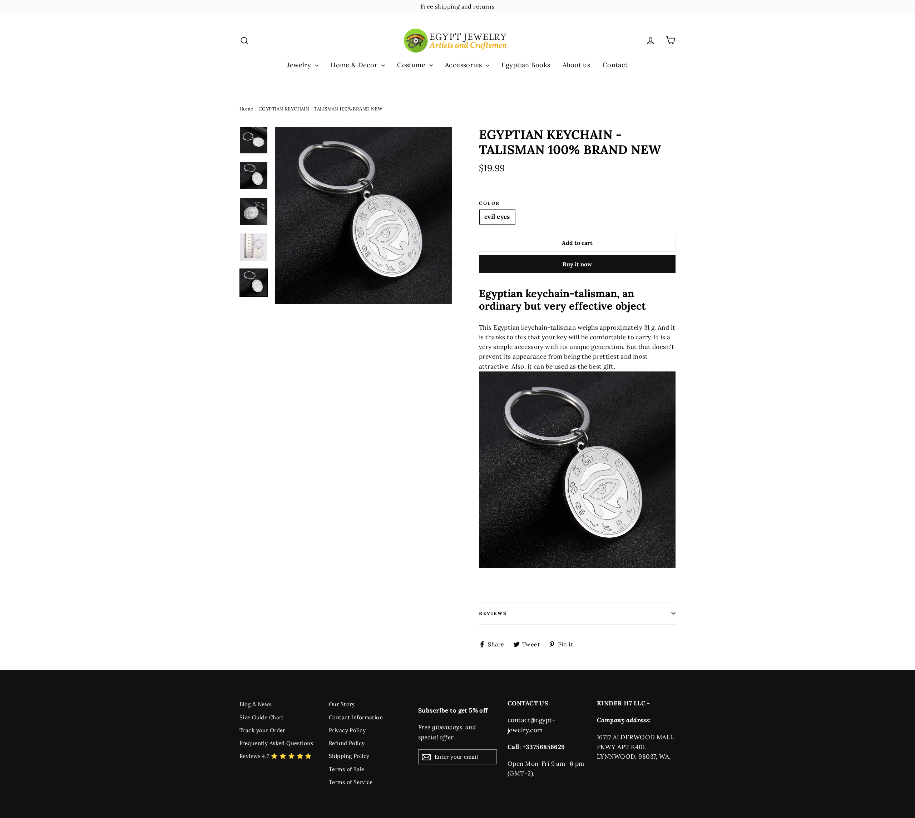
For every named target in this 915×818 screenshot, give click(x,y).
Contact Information (356, 717)
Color (489, 203)
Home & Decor (355, 65)
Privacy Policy (347, 730)
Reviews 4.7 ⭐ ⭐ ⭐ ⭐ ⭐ (275, 756)
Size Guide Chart (261, 717)
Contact (615, 65)
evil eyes (497, 217)
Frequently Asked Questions (276, 743)
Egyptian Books (525, 65)
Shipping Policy (349, 756)
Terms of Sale (347, 769)
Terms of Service (351, 782)
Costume (412, 65)
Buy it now (577, 264)
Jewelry (300, 65)
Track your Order (262, 730)
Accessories (464, 65)
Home (246, 109)
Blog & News (255, 704)
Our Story (342, 704)
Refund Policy (347, 743)
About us (576, 65)
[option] (363, 215)
